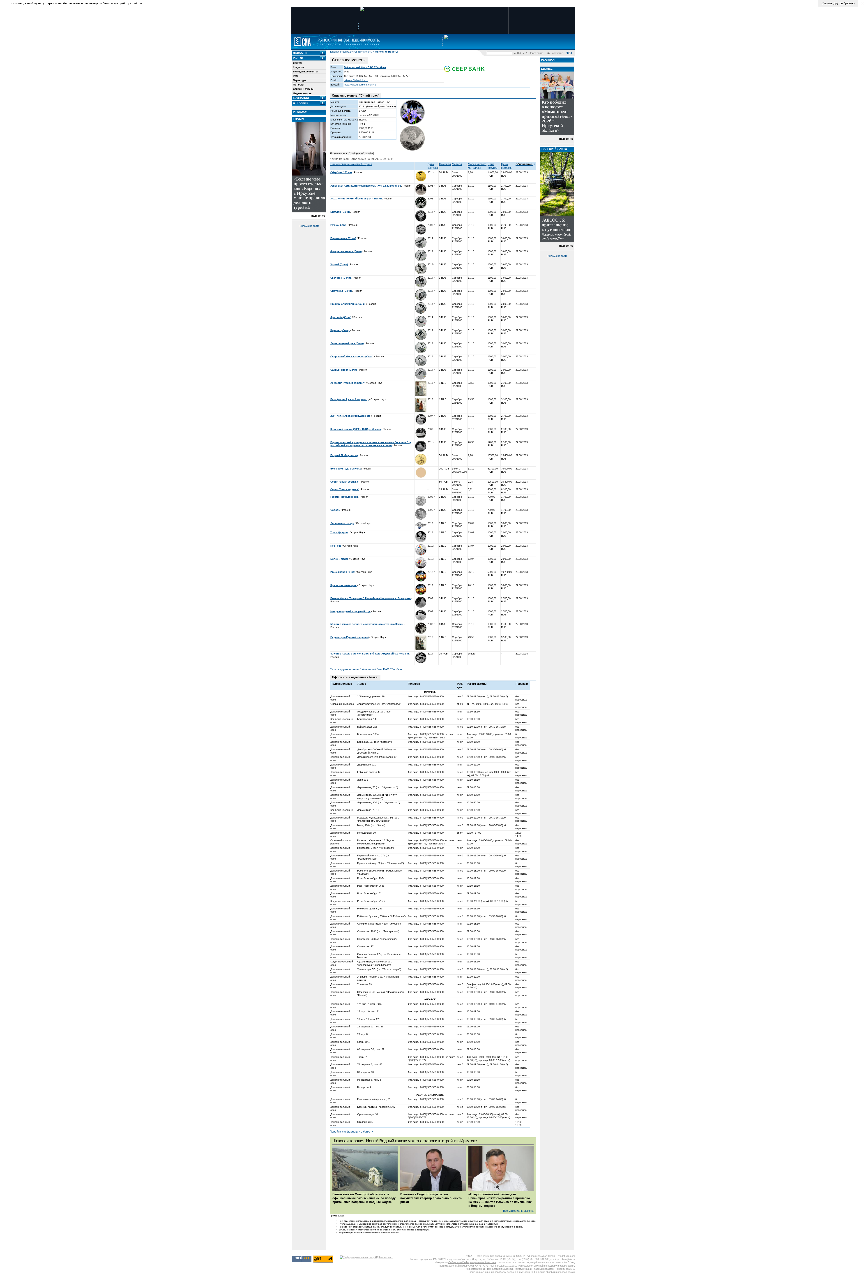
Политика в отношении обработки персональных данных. (501, 1272)
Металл (457, 164)
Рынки (357, 51)
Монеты (367, 51)
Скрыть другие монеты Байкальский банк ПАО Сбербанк (366, 669)
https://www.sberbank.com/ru (360, 84)
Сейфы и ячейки (303, 89)
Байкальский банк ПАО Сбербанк (365, 67)
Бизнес (547, 68)
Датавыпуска (433, 166)
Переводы (299, 80)
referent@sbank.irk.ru (356, 80)
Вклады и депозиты (305, 71)
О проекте (300, 102)
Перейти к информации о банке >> (352, 1131)
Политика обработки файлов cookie (554, 1272)
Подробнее (318, 215)
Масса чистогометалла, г (477, 166)
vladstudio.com (566, 1256)
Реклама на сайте (309, 225)
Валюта (297, 62)
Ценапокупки (492, 166)
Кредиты (298, 67)
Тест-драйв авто (554, 148)
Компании (301, 97)
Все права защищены (502, 1256)
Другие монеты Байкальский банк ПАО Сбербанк (361, 159)
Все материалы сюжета (518, 1210)
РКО (295, 75)
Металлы (298, 84)
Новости (300, 52)
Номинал (445, 164)
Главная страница (340, 51)
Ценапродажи (506, 166)
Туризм (298, 118)
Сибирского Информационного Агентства (472, 1262)
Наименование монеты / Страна (351, 164)
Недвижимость (302, 93)
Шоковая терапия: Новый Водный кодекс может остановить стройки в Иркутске (404, 1140)
